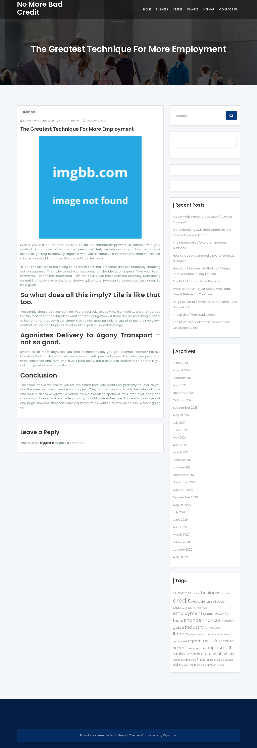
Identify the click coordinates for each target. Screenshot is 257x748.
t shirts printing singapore (219, 659)
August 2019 (182, 557)
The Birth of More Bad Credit (194, 314)
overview (223, 634)
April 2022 (180, 385)
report (194, 641)
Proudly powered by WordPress (103, 735)
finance (192, 620)
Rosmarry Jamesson (40, 120)
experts (221, 613)
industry (194, 627)
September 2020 (185, 497)
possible (180, 641)
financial (211, 620)
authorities (182, 593)
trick (201, 659)
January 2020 (182, 549)
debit (195, 601)
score (228, 641)
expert (208, 613)
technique (188, 659)
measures (197, 634)
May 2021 (179, 437)
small (225, 648)
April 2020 (180, 527)
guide (178, 627)
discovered (183, 607)
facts (178, 620)
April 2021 (179, 445)
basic (196, 593)
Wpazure (169, 735)
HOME (147, 9)
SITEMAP (208, 9)
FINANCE (192, 9)
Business (29, 112)
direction (219, 601)
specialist (193, 654)
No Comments (70, 120)
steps (229, 653)
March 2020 (181, 534)
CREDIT (178, 9)
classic (226, 593)
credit (181, 600)
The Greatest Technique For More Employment (77, 129)
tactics (176, 659)
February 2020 (183, 542)
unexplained (196, 664)
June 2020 (180, 519)
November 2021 (184, 393)
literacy (181, 634)
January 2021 (182, 467)
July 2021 (179, 422)
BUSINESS (162, 9)
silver (189, 648)
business (210, 593)
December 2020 (184, 475)
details (206, 601)
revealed (211, 640)
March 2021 (181, 452)
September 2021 (185, 407)
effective (200, 608)
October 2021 (182, 400)
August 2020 (182, 505)
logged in (47, 443)
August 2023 (182, 370)
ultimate (180, 664)
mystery (210, 634)
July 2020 (179, 512)
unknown (210, 664)
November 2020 (184, 482)
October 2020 (183, 490)
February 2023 (183, 378)
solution (180, 653)
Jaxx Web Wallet (213, 628)
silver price (199, 648)
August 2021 (181, 415)
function (228, 621)
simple (211, 648)
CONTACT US (228, 9)
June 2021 (180, 430)
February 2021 (183, 460)
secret (179, 648)
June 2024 (180, 363)
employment (187, 613)
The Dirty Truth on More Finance (196, 281)
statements (212, 653)
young (220, 664)
